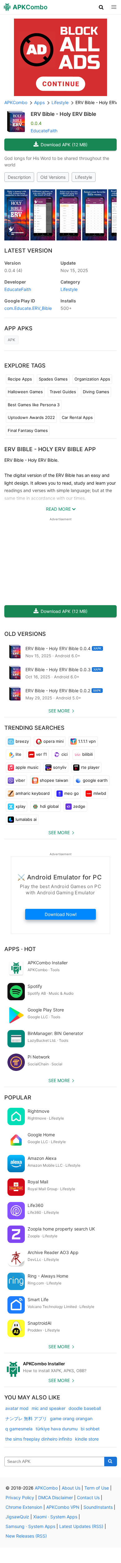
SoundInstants (98, 1507)
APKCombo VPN (62, 1507)
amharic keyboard (33, 793)
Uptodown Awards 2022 (31, 417)
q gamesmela (19, 1428)
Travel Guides (63, 391)
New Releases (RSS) (26, 1536)
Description (19, 177)
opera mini (53, 741)
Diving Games (96, 391)
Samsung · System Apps (30, 1526)
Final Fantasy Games (28, 430)
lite (18, 754)
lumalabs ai (26, 819)
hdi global (49, 806)
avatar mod (17, 1408)
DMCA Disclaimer (55, 1497)
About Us (71, 1487)
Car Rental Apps (77, 417)
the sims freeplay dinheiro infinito (38, 1439)
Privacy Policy (20, 1497)
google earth (95, 780)
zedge (79, 806)
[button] (101, 7)
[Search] (110, 1462)
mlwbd (99, 793)
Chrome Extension (24, 1507)
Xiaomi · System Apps (55, 1516)
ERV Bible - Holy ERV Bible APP (50, 449)
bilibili (87, 754)
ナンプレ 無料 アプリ (26, 1418)
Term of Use (96, 1487)
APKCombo (15, 102)
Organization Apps (92, 378)
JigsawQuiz (17, 1516)
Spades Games (53, 378)
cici (64, 754)
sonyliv (59, 767)
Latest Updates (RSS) (81, 1526)
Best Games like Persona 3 (34, 404)
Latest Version (28, 250)
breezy (22, 741)
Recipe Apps (20, 378)
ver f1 (41, 754)
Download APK (64, 144)
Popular (17, 1097)
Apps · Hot (20, 949)
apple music (27, 767)
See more (59, 710)
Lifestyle (83, 177)
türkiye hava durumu (57, 1428)
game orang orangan (71, 1418)
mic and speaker (48, 1408)
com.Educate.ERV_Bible (28, 308)
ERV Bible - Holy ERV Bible (63, 114)
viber (20, 780)
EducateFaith (44, 130)
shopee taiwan (54, 780)
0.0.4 (13, 270)
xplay (20, 806)
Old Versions (52, 177)
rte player (90, 767)
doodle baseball (85, 1408)
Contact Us (88, 1497)
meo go (71, 793)
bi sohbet (90, 1428)
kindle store (87, 1439)
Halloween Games (25, 391)
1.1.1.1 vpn (87, 741)
